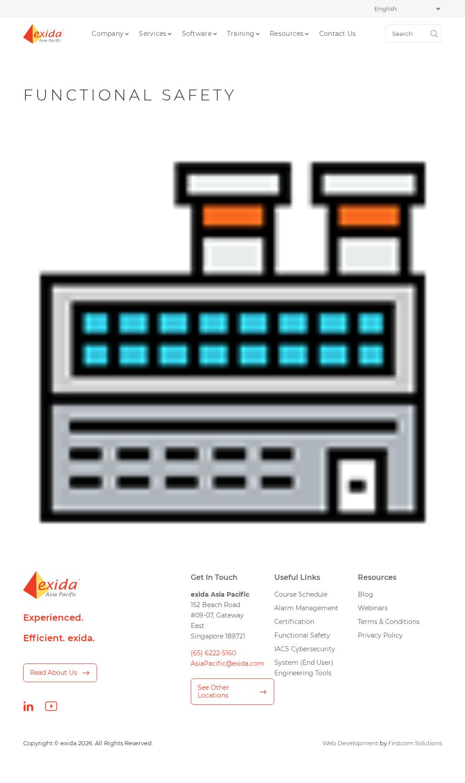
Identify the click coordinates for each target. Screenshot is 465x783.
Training (240, 34)
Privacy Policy (380, 635)
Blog (365, 594)
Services (152, 34)
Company (108, 34)
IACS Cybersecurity (304, 649)
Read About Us (53, 672)
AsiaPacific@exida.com (227, 663)
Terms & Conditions (389, 622)
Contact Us (337, 34)
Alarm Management (306, 608)
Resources (287, 34)
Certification (294, 622)
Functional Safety (302, 635)
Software (197, 34)
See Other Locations (213, 691)
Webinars (373, 608)
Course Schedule (300, 594)
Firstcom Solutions (415, 743)
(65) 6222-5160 (213, 653)
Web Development (350, 743)
